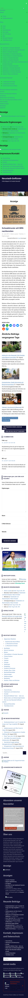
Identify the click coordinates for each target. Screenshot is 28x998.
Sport (3, 28)
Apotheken (7, 648)
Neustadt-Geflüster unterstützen (8, 89)
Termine (21, 234)
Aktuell (2, 12)
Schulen (6, 662)
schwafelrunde (6, 420)
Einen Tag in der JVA (17, 127)
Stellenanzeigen (4, 103)
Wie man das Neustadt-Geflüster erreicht (11, 99)
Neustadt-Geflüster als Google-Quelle (12, 616)
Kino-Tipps (5, 32)
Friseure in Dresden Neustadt (10, 58)
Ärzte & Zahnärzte (9, 650)
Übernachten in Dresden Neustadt (11, 72)
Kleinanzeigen (4, 101)
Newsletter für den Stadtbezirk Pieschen (15, 885)
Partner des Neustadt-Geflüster (8, 93)
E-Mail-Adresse (6, 523)
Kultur (4, 26)
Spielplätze (7, 666)
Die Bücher (3, 95)
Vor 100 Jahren (6, 34)
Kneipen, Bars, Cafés (9, 670)
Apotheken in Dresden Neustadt (11, 48)
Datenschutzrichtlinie (10, 815)
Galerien (6, 660)
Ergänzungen (5, 488)
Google (19, 238)
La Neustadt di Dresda (8, 84)
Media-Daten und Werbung (7, 97)
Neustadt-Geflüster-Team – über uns (12, 164)
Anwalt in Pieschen (10, 880)
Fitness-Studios (8, 656)
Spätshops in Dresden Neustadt (11, 68)
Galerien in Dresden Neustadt (10, 60)
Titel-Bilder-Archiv (7, 40)
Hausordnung (6, 158)
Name (3, 515)
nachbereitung (14, 418)
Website (4, 531)
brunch (7, 418)
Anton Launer (6, 127)
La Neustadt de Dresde (8, 82)
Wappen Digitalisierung (10, 881)
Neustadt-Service (4, 44)
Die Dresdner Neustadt (6, 78)
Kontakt (2, 91)
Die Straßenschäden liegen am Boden (12, 427)
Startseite (2, 10)
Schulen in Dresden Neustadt (10, 66)
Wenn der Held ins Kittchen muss (14, 431)
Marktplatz (3, 105)
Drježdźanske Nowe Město (9, 85)
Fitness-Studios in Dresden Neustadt (12, 56)
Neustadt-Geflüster (12, 178)
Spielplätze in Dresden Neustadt (11, 70)
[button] (3, 325)
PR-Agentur (8, 883)
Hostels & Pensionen (9, 668)
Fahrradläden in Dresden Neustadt (11, 54)
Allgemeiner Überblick (10, 639)
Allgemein (2, 107)
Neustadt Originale (7, 38)
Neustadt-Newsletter (8, 170)
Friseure (6, 658)
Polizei (4, 16)
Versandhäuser (9, 887)
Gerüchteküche (6, 30)
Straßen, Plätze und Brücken (10, 74)
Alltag (1, 22)
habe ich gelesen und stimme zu (14, 822)
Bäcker (6, 652)
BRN (3, 36)
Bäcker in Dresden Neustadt (10, 52)
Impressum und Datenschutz (10, 160)
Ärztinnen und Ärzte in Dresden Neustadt (13, 50)
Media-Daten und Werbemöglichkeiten (12, 166)
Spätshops (7, 664)
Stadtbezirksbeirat (7, 18)
